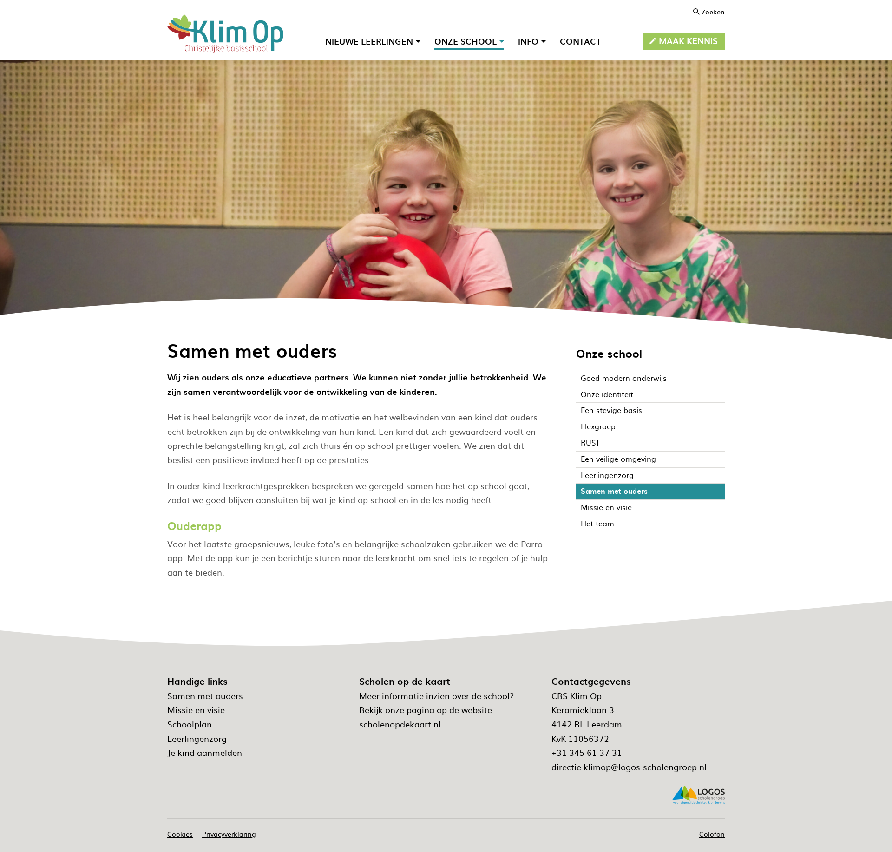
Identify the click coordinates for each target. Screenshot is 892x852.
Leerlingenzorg (197, 738)
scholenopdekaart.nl (400, 724)
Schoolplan (189, 724)
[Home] (225, 33)
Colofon (712, 834)
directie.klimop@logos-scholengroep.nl (629, 766)
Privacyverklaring (229, 834)
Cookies (180, 834)
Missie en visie (196, 709)
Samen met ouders (205, 695)
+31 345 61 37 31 (586, 752)
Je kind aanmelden (204, 752)
